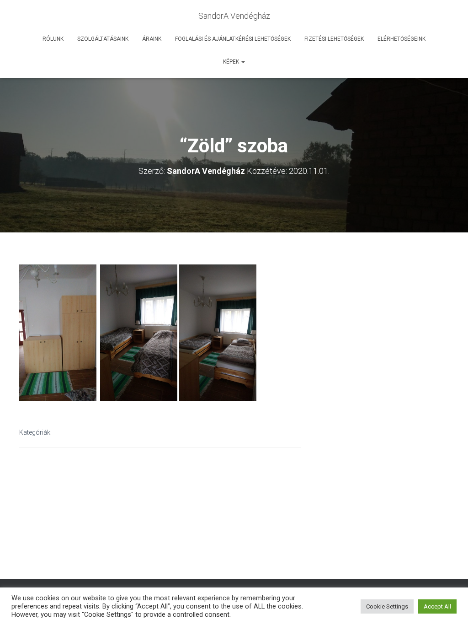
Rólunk (53, 39)
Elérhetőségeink (401, 39)
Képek (231, 62)
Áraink (151, 39)
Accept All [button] (437, 606)
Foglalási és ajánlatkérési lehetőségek (233, 39)
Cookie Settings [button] (387, 606)
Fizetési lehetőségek (334, 39)
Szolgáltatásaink (102, 39)
